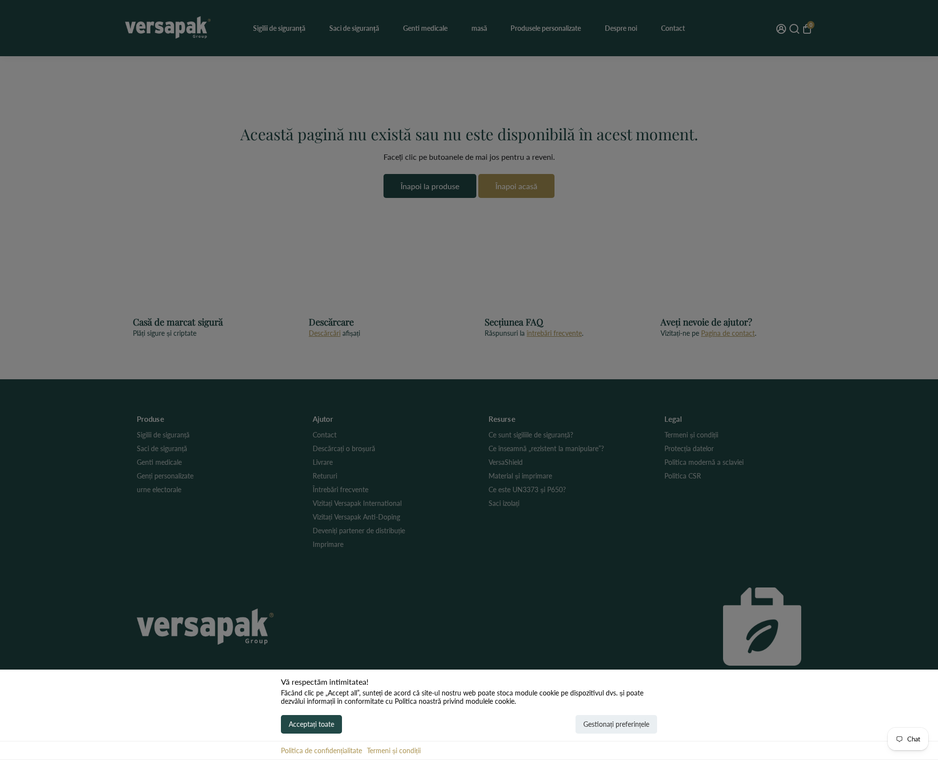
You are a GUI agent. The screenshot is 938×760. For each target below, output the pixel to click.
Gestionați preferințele (616, 724)
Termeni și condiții (394, 750)
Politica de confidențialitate (321, 750)
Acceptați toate (311, 724)
